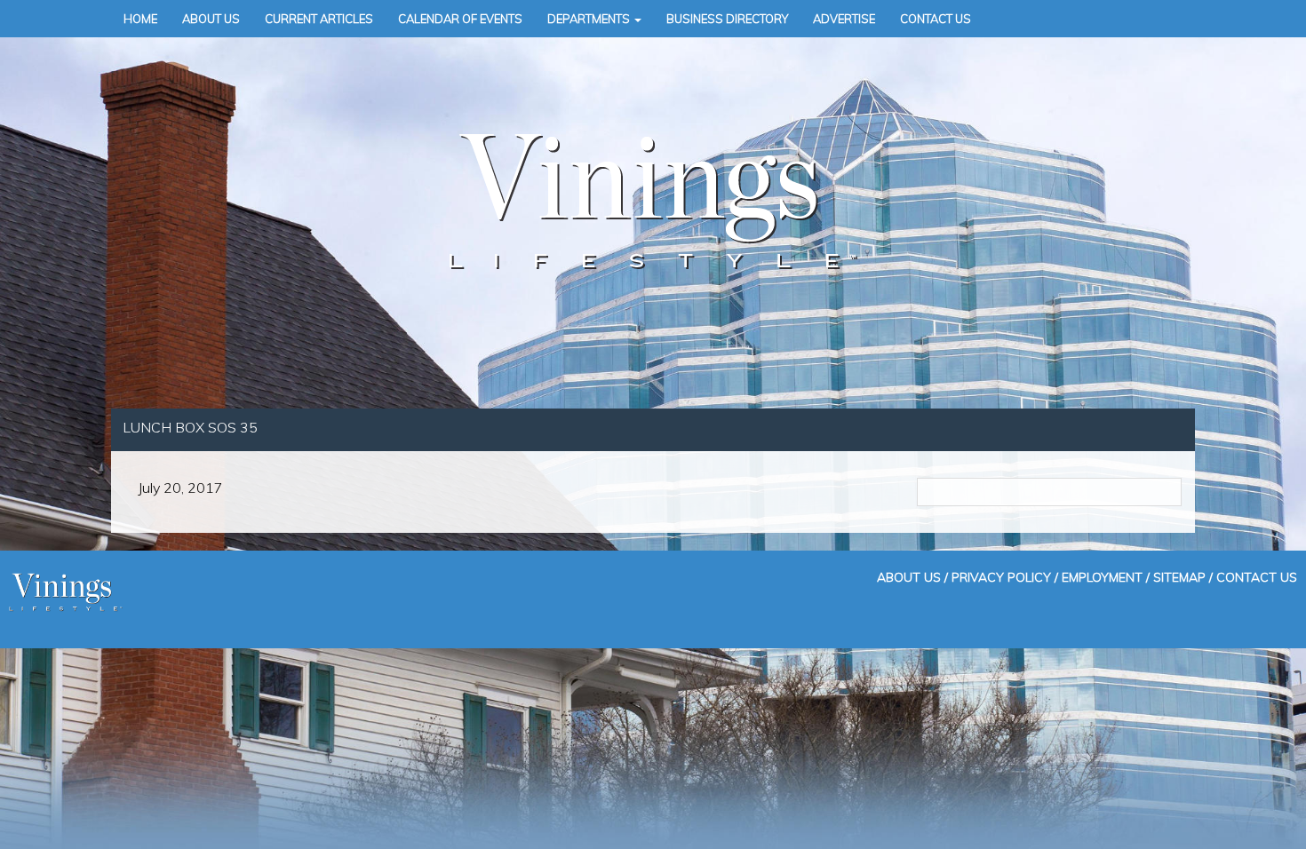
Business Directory (727, 19)
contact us (1256, 576)
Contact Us (935, 19)
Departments (590, 19)
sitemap (1179, 576)
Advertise (844, 19)
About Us (211, 19)
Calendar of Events (460, 19)
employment (1102, 576)
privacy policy (1001, 576)
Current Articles (319, 19)
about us (909, 576)
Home (140, 19)
